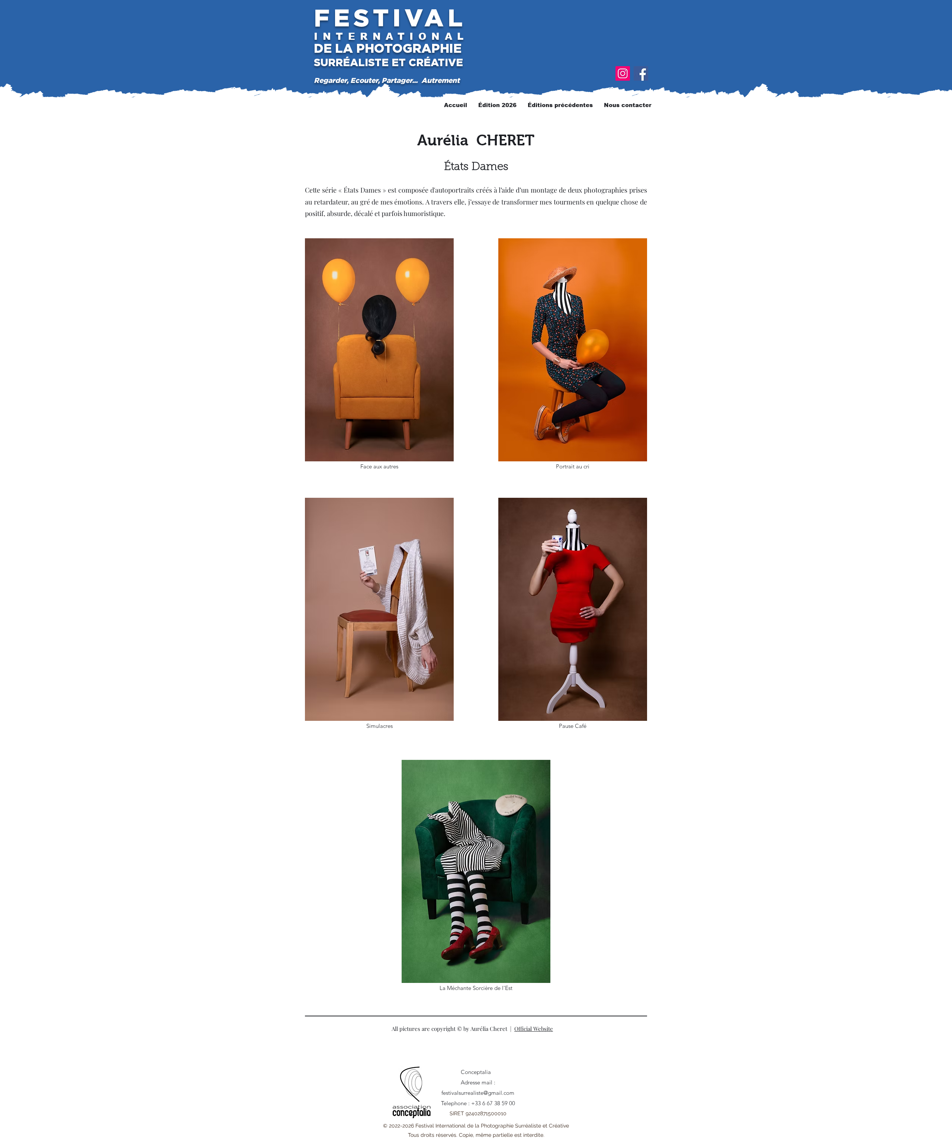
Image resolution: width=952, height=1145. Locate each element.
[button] (560, 105)
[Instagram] (622, 73)
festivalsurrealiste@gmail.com (477, 1092)
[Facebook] (641, 73)
